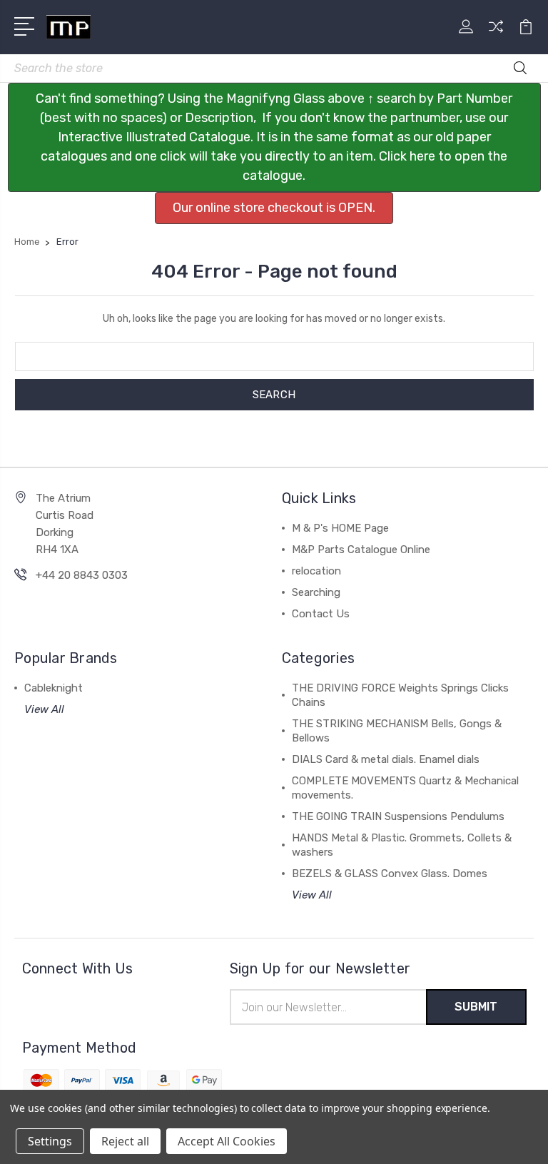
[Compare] (496, 35)
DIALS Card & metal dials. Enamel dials (386, 759)
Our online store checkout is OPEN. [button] (274, 208)
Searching (316, 592)
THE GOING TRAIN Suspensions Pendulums (398, 816)
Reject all (125, 1141)
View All (44, 709)
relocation (316, 571)
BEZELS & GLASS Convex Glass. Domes (389, 873)
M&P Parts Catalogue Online (361, 549)
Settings (50, 1141)
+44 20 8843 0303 (82, 575)
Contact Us (321, 613)
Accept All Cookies (226, 1141)
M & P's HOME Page (340, 528)
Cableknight (53, 688)
